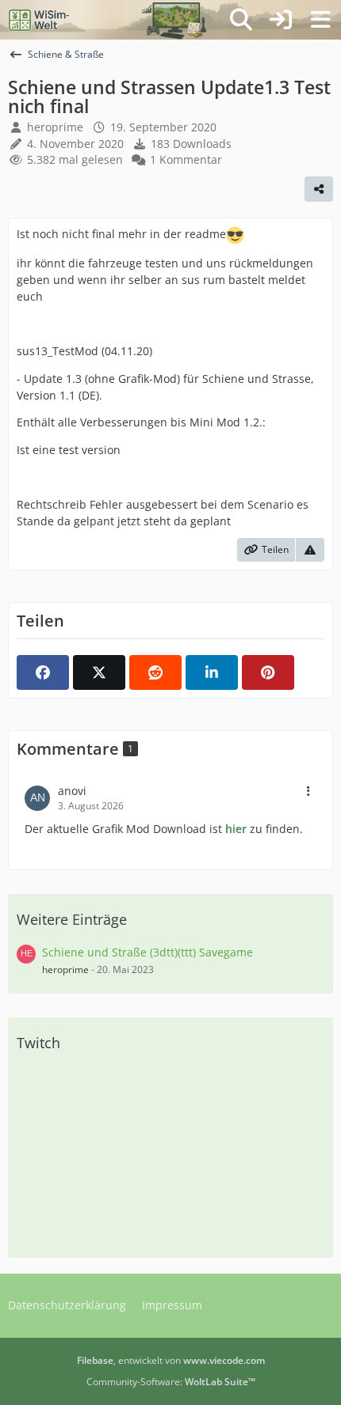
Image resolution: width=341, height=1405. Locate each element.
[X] (99, 672)
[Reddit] (155, 672)
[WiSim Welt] (39, 20)
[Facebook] (43, 672)
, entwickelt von (171, 1360)
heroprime (55, 126)
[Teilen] (319, 189)
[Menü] (320, 20)
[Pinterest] (268, 672)
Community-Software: (170, 1381)
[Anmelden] (281, 20)
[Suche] (241, 20)
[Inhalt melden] (310, 550)
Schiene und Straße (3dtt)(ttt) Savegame (147, 952)
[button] (212, 672)
